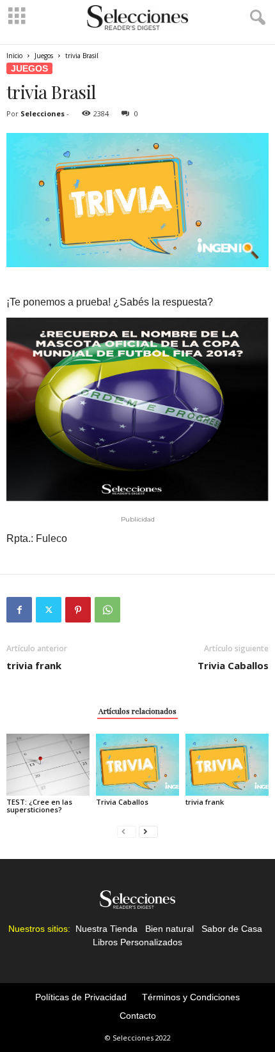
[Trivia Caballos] (137, 765)
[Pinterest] (78, 610)
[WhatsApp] (107, 610)
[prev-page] (126, 831)
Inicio (14, 55)
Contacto (138, 1015)
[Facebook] (19, 610)
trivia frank (33, 665)
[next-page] (148, 831)
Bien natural (169, 929)
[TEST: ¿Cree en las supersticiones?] (48, 765)
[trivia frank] (227, 765)
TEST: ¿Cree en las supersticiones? (39, 805)
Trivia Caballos (233, 665)
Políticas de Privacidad (81, 997)
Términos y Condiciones (191, 997)
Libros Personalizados (137, 942)
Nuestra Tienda (106, 929)
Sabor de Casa (231, 929)
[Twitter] (48, 610)
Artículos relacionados (137, 711)
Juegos (44, 55)
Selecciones (42, 113)
